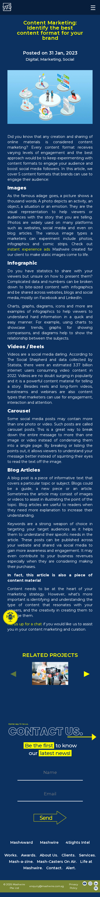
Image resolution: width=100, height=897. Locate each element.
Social (68, 59)
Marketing (50, 59)
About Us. (49, 855)
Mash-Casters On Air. (57, 861)
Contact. (54, 868)
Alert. (71, 868)
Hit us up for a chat (24, 624)
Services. (87, 855)
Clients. (68, 855)
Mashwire (49, 842)
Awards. (28, 855)
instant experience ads (28, 249)
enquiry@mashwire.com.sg (46, 886)
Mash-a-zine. (21, 861)
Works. (10, 855)
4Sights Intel (78, 842)
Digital (32, 59)
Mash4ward (21, 842)
